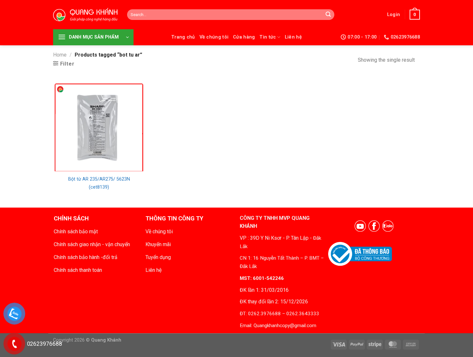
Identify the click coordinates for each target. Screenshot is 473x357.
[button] (393, 15)
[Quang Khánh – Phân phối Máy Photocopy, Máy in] (85, 15)
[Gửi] (328, 14)
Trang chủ (183, 37)
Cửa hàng (244, 37)
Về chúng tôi (213, 37)
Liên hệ (293, 37)
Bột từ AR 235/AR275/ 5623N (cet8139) (99, 183)
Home (60, 55)
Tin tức (267, 37)
